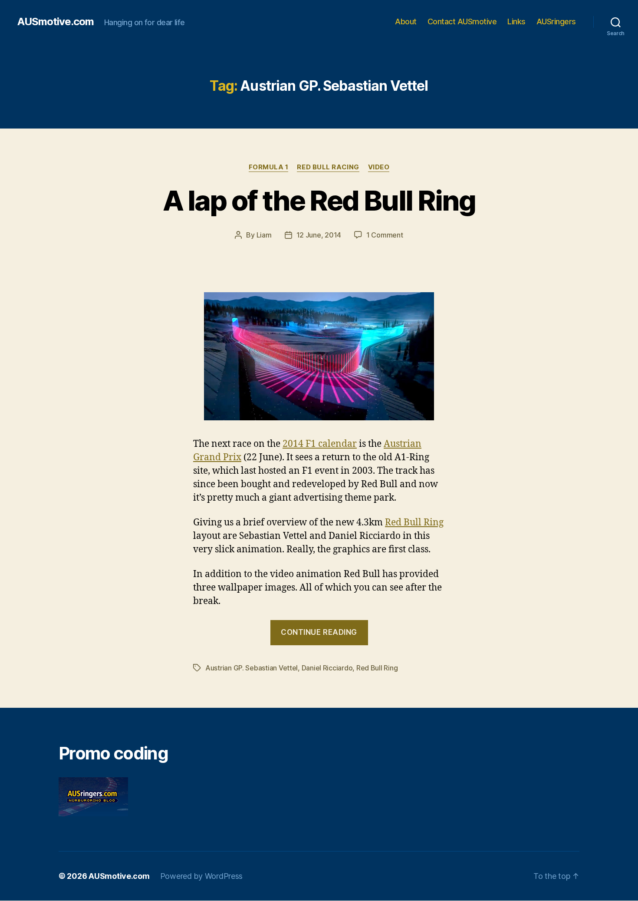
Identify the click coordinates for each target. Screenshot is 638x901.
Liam (264, 235)
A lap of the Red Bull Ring (319, 200)
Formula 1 (269, 167)
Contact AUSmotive (462, 21)
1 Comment (384, 235)
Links (516, 21)
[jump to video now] (319, 356)
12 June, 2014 (319, 235)
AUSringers (556, 21)
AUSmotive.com (55, 22)
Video (379, 167)
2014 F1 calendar (320, 444)
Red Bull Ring (414, 522)
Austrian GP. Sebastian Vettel (251, 667)
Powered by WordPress (201, 876)
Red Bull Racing (328, 167)
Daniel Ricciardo (327, 667)
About (406, 21)
